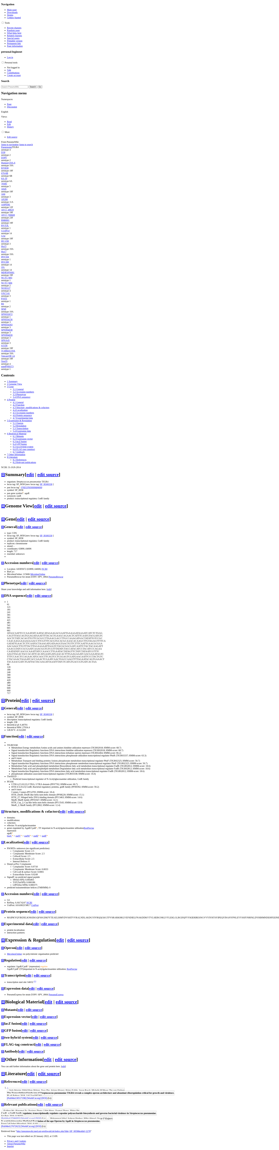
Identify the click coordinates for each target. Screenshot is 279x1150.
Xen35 (4, 361)
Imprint (10, 1146)
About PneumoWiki (16, 1143)
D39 (3, 152)
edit (30, 474)
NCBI (44, 569)
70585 (4, 183)
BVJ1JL (5, 225)
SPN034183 (6, 324)
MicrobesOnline (37, 574)
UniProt (35, 905)
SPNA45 (5, 340)
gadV (18, 836)
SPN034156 (6, 319)
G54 (3, 236)
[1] (35, 981)
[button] (3, 23)
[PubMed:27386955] (10, 1118)
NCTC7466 (6, 283)
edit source (48, 474)
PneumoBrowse (56, 577)
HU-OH (5, 241)
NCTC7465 (6, 277)
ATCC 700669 (8, 215)
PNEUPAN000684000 (31, 487)
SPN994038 (6, 330)
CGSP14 (5, 230)
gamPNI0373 (7, 366)
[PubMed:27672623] (10, 1126)
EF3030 (5, 168)
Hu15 (3, 246)
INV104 (5, 257)
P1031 (4, 298)
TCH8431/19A (8, 351)
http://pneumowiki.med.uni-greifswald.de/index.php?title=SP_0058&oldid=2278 (54, 1131)
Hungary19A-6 (8, 163)
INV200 (5, 262)
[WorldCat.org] (34, 1098)
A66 (3, 194)
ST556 (4, 345)
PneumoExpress (56, 994)
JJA (3, 267)
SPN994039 (6, 335)
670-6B (4, 173)
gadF (44, 836)
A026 (3, 189)
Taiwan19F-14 (8, 356)
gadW (27, 836)
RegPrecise (89, 828)
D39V (4, 157)
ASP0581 (5, 204)
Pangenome (6, 147)
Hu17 (3, 251)
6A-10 (4, 178)
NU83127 (5, 288)
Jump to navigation (10, 144)
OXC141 (5, 293)
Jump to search (26, 144)
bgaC (9, 836)
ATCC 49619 (7, 210)
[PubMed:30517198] (16, 1098)
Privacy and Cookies (16, 1141)
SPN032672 (6, 314)
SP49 (3, 309)
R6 (2, 304)
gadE (35, 836)
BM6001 (5, 220)
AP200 (4, 199)
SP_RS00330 (46, 484)
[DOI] (44, 1098)
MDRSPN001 (7, 272)
